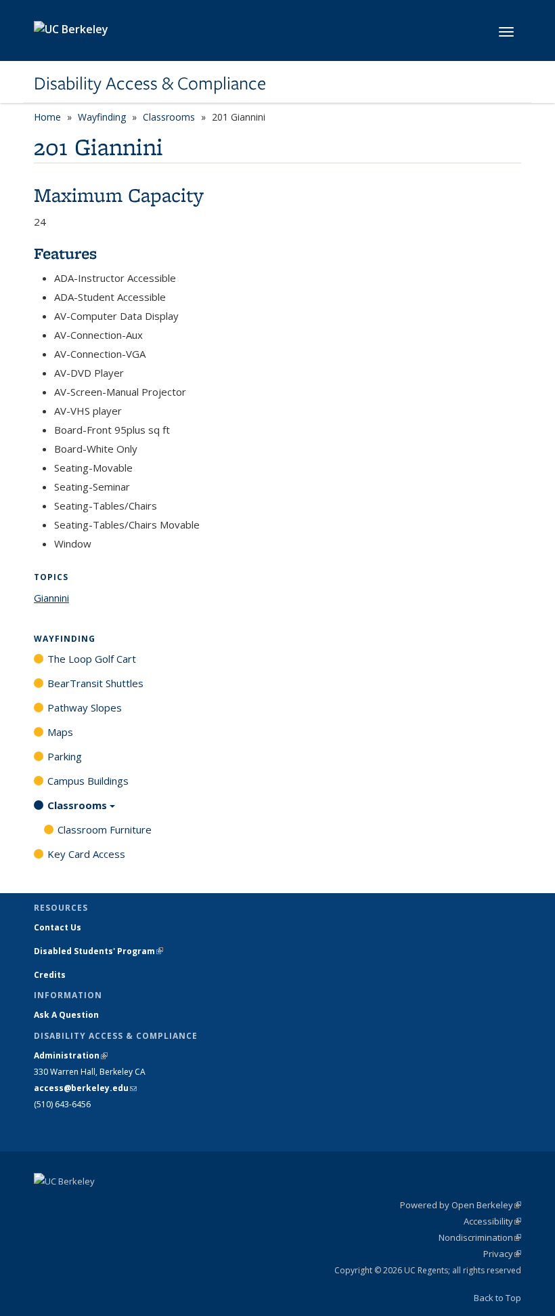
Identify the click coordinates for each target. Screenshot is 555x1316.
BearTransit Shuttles (95, 683)
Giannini (51, 597)
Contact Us (57, 927)
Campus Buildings (88, 780)
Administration (71, 1055)
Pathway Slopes (84, 707)
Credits (50, 975)
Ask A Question (66, 1015)
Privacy (502, 1254)
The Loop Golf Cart (91, 658)
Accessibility (492, 1221)
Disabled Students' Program (98, 951)
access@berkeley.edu (85, 1088)
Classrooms (169, 116)
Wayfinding (102, 116)
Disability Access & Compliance (150, 83)
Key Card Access (86, 854)
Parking (64, 756)
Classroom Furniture (105, 829)
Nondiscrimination (480, 1237)
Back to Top (497, 1298)
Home (47, 116)
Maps (60, 732)
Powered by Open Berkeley (460, 1205)
